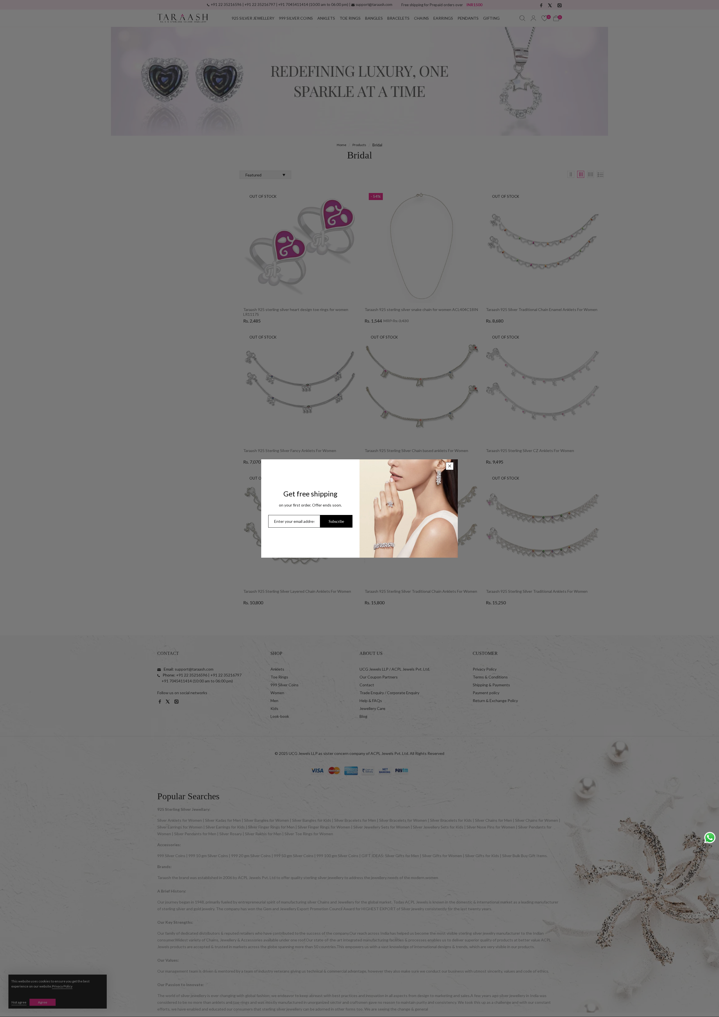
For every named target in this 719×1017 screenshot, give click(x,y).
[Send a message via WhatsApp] (709, 837)
